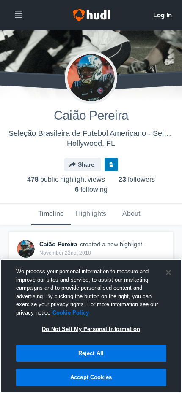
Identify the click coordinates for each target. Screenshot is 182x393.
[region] (91, 326)
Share (86, 164)
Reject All (91, 353)
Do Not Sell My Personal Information (91, 329)
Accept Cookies (91, 377)
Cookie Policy (70, 313)
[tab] (51, 214)
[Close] (168, 272)
